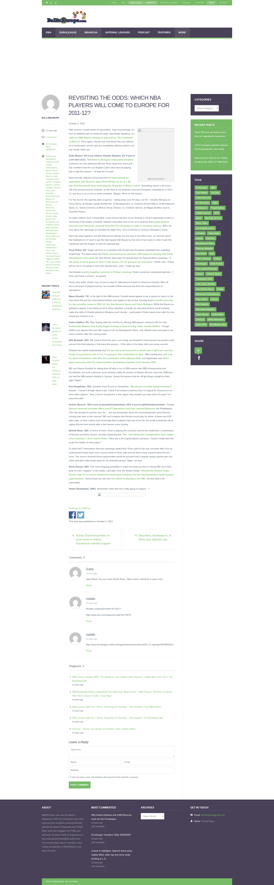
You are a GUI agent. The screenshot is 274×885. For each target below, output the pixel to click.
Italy (212, 253)
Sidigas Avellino (53, 259)
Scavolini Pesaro (53, 256)
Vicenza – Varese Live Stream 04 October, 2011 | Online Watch (103, 729)
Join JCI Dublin (71, 881)
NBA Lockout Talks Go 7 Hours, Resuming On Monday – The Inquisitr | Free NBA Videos (116, 707)
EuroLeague (136, 3)
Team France (216, 264)
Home (114, 3)
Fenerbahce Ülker (204, 279)
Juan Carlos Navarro (205, 284)
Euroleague (201, 264)
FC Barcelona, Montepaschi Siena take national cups (151, 537)
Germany (210, 238)
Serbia (220, 289)
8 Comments (51, 137)
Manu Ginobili (52, 228)
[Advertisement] (137, 62)
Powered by (79, 508)
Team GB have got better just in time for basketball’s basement (57, 300)
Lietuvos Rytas (214, 274)
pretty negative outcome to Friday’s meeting (107, 272)
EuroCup (200, 319)
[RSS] (51, 2)
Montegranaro (52, 230)
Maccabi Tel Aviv (213, 218)
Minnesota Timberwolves (207, 294)
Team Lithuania (203, 258)
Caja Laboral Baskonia (206, 269)
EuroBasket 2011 (218, 324)
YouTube (215, 192)
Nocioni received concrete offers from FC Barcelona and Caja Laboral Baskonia (112, 408)
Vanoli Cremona (53, 265)
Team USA (201, 324)
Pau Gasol (201, 253)
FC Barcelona (202, 203)
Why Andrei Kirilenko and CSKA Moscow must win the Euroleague (111, 817)
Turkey (217, 258)
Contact (223, 3)
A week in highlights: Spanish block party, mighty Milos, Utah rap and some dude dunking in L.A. (111, 854)
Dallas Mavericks (216, 319)
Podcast (186, 3)
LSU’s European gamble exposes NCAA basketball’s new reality (57, 335)
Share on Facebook (72, 515)
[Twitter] (47, 2)
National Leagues (168, 3)
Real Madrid (201, 192)
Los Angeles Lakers (205, 228)
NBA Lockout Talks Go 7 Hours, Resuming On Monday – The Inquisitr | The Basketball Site (117, 717)
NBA (213, 187)
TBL (47, 262)
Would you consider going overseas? (151, 386)
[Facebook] (55, 2)
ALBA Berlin (217, 314)
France (214, 299)
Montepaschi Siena (205, 243)
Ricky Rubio (201, 223)
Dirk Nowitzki (202, 304)
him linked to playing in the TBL (128, 478)
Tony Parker (55, 262)
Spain (198, 218)
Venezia (49, 267)
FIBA (123, 3)
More (211, 3)
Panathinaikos (217, 208)
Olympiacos (201, 208)
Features (199, 3)
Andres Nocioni (52, 162)
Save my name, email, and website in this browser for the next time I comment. (105, 777)
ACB (48, 156)
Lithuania (200, 233)
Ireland (199, 238)
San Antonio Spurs (204, 289)
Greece (199, 274)
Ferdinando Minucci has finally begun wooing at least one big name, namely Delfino (114, 326)
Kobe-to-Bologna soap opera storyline (112, 159)
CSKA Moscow (203, 198)
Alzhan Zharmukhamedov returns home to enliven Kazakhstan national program (93, 539)
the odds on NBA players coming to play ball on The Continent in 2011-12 (102, 137)
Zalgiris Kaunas (203, 213)
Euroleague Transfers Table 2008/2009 (110, 834)
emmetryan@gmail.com (213, 815)
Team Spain (213, 233)
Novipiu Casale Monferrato (51, 242)
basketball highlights (205, 309)
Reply (89, 585)
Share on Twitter (80, 515)
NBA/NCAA (151, 3)
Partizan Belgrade (204, 248)
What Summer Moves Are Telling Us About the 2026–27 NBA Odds (56, 370)
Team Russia (202, 314)
